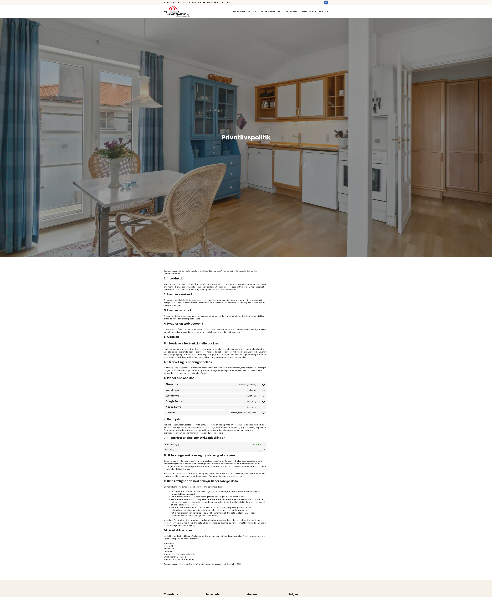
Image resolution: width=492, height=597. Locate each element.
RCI (279, 11)
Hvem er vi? (307, 11)
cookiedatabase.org (212, 564)
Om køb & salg (267, 11)
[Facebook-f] (326, 2)
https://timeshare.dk (187, 284)
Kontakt (323, 11)
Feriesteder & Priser (243, 11)
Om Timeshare (292, 11)
